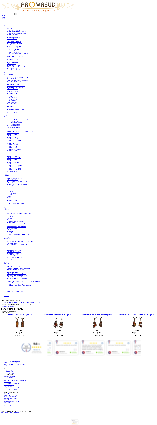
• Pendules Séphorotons (13, 255)
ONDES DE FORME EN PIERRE (16, 227)
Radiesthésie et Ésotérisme (11, 404)
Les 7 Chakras (7, 379)
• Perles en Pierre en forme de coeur (16, 33)
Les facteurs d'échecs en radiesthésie (13, 388)
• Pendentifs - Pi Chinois (13, 139)
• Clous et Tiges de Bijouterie (14, 47)
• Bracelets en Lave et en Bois (15, 87)
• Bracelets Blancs (12, 93)
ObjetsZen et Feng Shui (8, 208)
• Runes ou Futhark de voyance (15, 246)
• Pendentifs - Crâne (12, 161)
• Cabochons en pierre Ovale (14, 68)
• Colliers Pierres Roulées (13, 125)
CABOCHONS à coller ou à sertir (16, 67)
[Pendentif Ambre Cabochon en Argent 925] (59, 329)
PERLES (9, 28)
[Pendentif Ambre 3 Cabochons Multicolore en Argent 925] (137, 329)
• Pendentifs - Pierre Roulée (14, 140)
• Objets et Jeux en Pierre (13, 222)
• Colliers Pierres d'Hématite (14, 122)
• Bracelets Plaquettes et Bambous (16, 86)
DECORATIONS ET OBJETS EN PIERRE (19, 213)
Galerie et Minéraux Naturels (11, 401)
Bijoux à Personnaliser (10, 396)
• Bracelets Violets (12, 108)
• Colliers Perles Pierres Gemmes (15, 121)
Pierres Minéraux (6, 174)
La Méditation (7, 382)
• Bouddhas (10, 191)
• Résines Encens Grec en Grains (15, 277)
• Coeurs (9, 194)
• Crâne (9, 196)
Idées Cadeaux (8, 402)
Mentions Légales (8, 366)
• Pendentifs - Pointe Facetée (14, 163)
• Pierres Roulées (11, 183)
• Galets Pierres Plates (12, 180)
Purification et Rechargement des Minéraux (15, 380)
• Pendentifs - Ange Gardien (14, 156)
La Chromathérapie (9, 385)
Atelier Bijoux (7, 393)
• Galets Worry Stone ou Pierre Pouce (17, 181)
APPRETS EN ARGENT (14, 42)
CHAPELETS (11, 259)
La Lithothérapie (8, 377)
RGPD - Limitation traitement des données (15, 364)
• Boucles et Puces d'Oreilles (14, 46)
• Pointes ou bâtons (12, 200)
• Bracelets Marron (12, 99)
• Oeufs (9, 197)
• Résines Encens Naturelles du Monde (17, 275)
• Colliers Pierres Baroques (14, 124)
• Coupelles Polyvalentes (13, 49)
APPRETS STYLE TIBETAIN (15, 56)
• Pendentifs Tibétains (12, 144)
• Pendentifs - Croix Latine (14, 136)
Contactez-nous (8, 370)
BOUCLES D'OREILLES (14, 112)
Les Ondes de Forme (9, 386)
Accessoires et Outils (12, 59)
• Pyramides (10, 199)
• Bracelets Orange (12, 102)
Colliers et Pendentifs (13, 302)
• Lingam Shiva (11, 186)
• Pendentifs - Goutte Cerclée (14, 162)
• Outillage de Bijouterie (13, 65)
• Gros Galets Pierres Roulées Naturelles (17, 184)
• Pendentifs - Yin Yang (13, 137)
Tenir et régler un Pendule (10, 389)
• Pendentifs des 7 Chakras (14, 149)
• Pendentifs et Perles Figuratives (15, 52)
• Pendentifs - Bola (12, 147)
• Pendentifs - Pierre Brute (14, 169)
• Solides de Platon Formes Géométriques (18, 234)
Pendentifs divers (25, 302)
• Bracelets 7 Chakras (12, 78)
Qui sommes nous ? (9, 371)
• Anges (9, 190)
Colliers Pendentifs (6, 116)
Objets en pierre (11, 188)
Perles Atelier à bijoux (8, 25)
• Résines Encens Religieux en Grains (17, 278)
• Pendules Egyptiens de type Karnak (16, 253)
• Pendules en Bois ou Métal (14, 250)
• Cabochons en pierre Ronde (14, 69)
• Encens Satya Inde (12, 272)
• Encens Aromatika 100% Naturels (16, 269)
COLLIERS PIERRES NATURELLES (17, 119)
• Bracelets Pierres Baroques (14, 83)
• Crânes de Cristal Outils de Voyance (17, 244)
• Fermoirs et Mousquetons (14, 50)
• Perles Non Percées (12, 34)
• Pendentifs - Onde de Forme (15, 165)
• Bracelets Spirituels (12, 89)
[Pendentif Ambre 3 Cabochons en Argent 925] (97, 329)
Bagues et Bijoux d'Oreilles (11, 395)
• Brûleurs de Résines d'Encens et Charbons (18, 268)
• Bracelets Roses (11, 103)
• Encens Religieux (12, 271)
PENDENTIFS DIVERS (13, 143)
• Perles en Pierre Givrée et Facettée (16, 31)
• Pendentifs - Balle (12, 150)
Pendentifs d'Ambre (36, 302)
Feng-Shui (6, 399)
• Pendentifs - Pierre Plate (13, 166)
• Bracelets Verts (11, 106)
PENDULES (10, 249)
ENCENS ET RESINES (13, 266)
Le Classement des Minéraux (11, 383)
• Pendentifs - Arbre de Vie (14, 158)
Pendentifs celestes (12, 171)
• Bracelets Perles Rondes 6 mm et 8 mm (17, 80)
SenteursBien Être (6, 262)
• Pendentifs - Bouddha (13, 133)
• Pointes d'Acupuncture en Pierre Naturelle (18, 284)
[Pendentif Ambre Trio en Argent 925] (20, 329)
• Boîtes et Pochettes (12, 61)
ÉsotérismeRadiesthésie (7, 238)
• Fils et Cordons (11, 64)
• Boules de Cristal (12, 243)
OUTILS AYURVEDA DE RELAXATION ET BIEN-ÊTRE (23, 281)
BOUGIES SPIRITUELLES (14, 257)
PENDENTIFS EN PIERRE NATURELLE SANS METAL (23, 131)
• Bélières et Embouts (12, 45)
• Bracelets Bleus (11, 94)
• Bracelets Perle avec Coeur (14, 81)
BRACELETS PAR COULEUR (15, 92)
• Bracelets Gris (11, 96)
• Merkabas (10, 233)
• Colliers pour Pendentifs (13, 62)
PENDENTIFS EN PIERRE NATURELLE (18, 155)
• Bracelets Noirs (11, 100)
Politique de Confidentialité (11, 363)
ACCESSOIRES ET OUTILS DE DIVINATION (20, 241)
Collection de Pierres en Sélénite (15, 203)
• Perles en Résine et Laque (14, 37)
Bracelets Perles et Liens (10, 398)
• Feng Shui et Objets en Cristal (15, 221)
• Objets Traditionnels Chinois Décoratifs (17, 224)
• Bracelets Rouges (12, 105)
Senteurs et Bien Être (9, 405)
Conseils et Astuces (6, 295)
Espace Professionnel (9, 373)
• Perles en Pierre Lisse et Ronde (15, 30)
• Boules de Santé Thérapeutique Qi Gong (18, 282)
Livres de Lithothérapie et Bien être (16, 291)
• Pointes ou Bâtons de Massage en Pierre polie (19, 285)
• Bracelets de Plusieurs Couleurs (15, 109)
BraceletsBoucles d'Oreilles (8, 73)
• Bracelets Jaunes (12, 97)
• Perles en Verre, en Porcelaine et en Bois (18, 36)
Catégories (4, 302)
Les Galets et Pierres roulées (14, 178)
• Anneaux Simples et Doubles (15, 43)
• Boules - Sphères (12, 193)
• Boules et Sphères (12, 228)
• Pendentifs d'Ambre (12, 146)
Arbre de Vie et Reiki (9, 376)
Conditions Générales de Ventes (12, 361)
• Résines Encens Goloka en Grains (16, 274)
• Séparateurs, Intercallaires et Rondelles (17, 53)
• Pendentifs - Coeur (12, 134)
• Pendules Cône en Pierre (14, 252)
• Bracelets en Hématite (13, 84)
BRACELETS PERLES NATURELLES (18, 77)
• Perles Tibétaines (12, 39)
